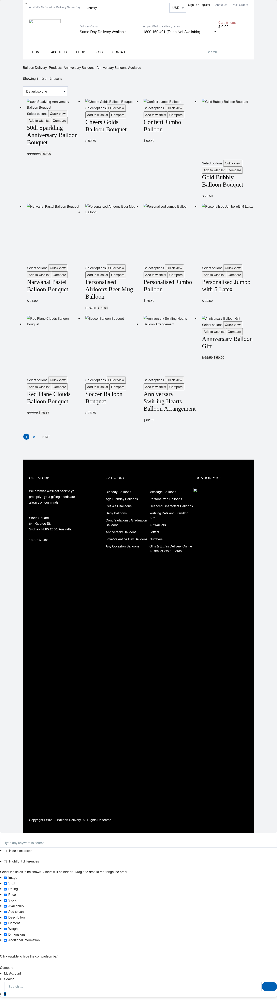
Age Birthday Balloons (122, 499)
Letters (154, 532)
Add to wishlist (39, 120)
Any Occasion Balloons (122, 546)
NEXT (46, 437)
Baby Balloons (116, 513)
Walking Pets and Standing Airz (168, 515)
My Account (12, 973)
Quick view (58, 113)
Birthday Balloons (118, 491)
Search (9, 979)
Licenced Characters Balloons (171, 506)
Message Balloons (162, 491)
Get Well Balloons (119, 506)
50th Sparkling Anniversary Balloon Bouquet (52, 135)
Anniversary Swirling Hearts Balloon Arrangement (170, 401)
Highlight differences (23, 861)
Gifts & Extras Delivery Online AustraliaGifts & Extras (170, 548)
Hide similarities (20, 850)
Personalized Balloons (165, 499)
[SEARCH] (269, 986)
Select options (37, 113)
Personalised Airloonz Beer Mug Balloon (109, 289)
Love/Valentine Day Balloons (126, 539)
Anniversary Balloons (121, 532)
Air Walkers (157, 524)
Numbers (156, 539)
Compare (59, 120)
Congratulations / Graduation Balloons (126, 522)
